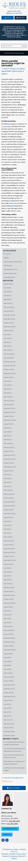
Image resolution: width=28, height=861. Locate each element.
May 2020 (7, 576)
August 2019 (7, 607)
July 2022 (7, 474)
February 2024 (8, 400)
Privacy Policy (21, 854)
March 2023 (7, 443)
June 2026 (7, 291)
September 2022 (9, 467)
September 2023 (9, 420)
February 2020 (8, 587)
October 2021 (8, 509)
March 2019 (7, 626)
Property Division (9, 273)
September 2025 (9, 326)
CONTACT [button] (21, 17)
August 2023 (7, 424)
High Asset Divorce (9, 269)
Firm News (7, 265)
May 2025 (6, 342)
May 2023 (6, 435)
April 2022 (7, 486)
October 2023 (8, 416)
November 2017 (8, 688)
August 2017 (7, 700)
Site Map (12, 854)
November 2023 (8, 412)
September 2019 (9, 603)
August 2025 (7, 330)
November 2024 (8, 365)
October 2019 (8, 599)
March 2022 (7, 490)
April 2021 (6, 533)
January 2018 (8, 681)
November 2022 (8, 459)
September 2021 (9, 513)
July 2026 (6, 288)
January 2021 (8, 544)
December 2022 (8, 455)
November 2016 (8, 735)
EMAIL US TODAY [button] (14, 788)
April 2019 (6, 622)
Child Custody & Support (11, 261)
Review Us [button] (7, 834)
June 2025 (7, 338)
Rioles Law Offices (17, 69)
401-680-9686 (16, 11)
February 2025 (8, 354)
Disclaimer (5, 854)
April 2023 (7, 439)
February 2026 (8, 307)
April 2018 (7, 669)
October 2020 (8, 556)
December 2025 (8, 315)
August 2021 (7, 517)
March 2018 (7, 673)
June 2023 (7, 432)
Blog (5, 258)
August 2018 (7, 653)
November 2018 (8, 642)
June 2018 (7, 661)
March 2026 (7, 303)
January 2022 (8, 498)
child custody (14, 203)
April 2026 (7, 299)
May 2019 (6, 618)
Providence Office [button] (10, 829)
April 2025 (7, 346)
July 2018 (6, 657)
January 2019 (8, 634)
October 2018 (8, 646)
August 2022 (7, 471)
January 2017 (8, 727)
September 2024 (9, 373)
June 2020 (7, 572)
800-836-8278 (17, 13)
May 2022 (6, 482)
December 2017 (8, 685)
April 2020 (7, 579)
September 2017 (9, 696)
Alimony (6, 254)
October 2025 (8, 323)
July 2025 (6, 334)
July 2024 (7, 381)
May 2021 (6, 529)
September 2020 (9, 560)
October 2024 (8, 369)
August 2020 (8, 564)
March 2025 (7, 350)
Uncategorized (8, 277)
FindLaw (14, 858)
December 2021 (8, 502)
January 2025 (8, 358)
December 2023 (8, 408)
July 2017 (6, 704)
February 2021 (8, 541)
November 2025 (8, 319)
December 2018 (8, 638)
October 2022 (8, 463)
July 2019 (6, 611)
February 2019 (8, 630)
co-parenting (6, 126)
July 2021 (6, 521)
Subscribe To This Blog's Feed (13, 777)
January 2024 (8, 404)
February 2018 (8, 677)
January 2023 (8, 451)
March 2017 (7, 720)
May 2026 (6, 295)
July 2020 (7, 568)
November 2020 (9, 552)
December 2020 (9, 548)
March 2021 (7, 537)
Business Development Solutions (13, 856)
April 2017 (6, 716)
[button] (7, 18)
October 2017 (8, 692)
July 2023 (7, 428)
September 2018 (9, 650)
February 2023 (8, 447)
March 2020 (7, 583)
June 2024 (7, 385)
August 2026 (7, 284)
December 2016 (8, 731)
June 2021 (7, 525)
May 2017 (6, 712)
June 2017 (7, 708)
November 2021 (8, 506)
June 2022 (7, 478)
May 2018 (6, 665)
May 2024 (6, 389)
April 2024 (7, 393)
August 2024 (7, 377)
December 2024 (8, 361)
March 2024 (7, 397)
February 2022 (8, 494)
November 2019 (8, 595)
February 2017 (8, 724)
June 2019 (7, 615)
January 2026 (8, 311)
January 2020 (8, 591)
